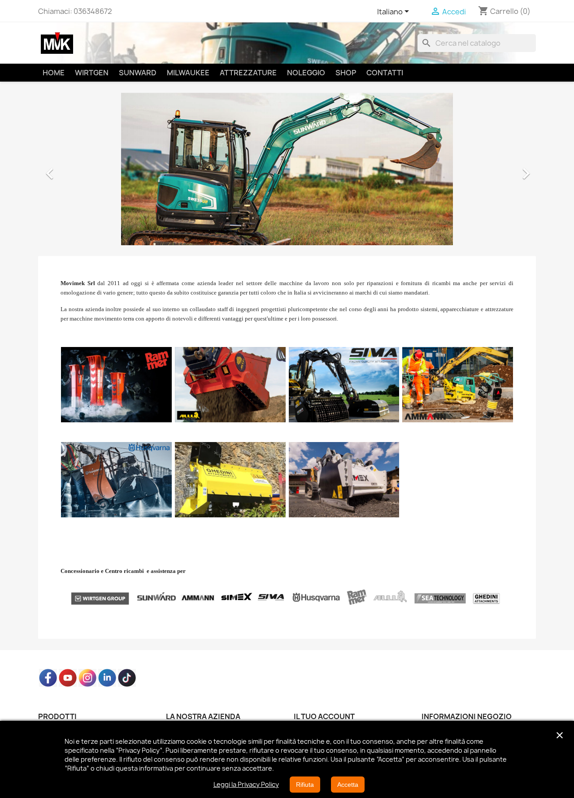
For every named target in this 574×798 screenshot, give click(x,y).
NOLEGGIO (306, 73)
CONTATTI (384, 73)
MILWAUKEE (188, 73)
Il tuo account (324, 716)
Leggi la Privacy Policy (246, 784)
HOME (54, 73)
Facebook (48, 678)
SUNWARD (138, 73)
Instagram (87, 678)
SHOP (345, 73)
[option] (287, 169)
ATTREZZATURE (248, 73)
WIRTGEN (92, 73)
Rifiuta (305, 784)
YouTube (68, 678)
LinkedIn (107, 678)
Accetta (347, 784)
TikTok (127, 678)
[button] (75, 169)
